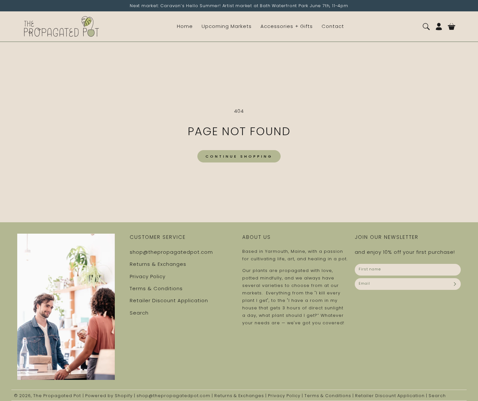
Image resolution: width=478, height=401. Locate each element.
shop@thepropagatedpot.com (171, 252)
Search (139, 312)
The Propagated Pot (57, 395)
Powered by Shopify (109, 395)
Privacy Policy (148, 276)
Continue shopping (239, 156)
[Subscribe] (454, 284)
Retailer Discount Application (169, 300)
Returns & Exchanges (158, 264)
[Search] (426, 26)
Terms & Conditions (156, 288)
